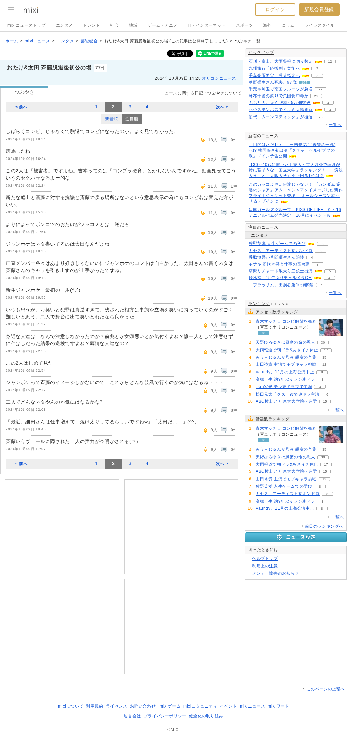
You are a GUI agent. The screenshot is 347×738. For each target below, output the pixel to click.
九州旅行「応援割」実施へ (274, 68)
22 (316, 96)
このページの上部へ (326, 689)
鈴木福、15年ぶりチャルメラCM (280, 277)
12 (330, 61)
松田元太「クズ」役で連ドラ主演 (288, 394)
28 (321, 117)
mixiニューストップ (26, 25)
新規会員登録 (319, 9)
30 (323, 342)
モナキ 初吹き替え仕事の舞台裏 (279, 264)
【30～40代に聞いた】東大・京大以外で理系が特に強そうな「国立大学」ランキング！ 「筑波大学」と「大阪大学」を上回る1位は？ (296, 170)
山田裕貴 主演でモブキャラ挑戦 (286, 364)
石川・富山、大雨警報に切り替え (281, 61)
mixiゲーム (170, 706)
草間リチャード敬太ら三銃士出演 (281, 271)
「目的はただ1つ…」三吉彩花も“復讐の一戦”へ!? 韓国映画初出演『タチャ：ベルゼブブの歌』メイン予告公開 (292, 150)
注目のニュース (263, 227)
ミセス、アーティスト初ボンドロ (281, 250)
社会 (114, 25)
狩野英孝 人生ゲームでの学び (277, 243)
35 (324, 357)
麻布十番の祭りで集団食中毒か (278, 95)
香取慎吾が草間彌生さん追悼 (276, 257)
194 (304, 82)
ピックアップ (261, 52)
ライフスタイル (319, 25)
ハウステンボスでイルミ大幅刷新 (281, 109)
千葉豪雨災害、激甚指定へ (274, 75)
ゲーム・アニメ (163, 25)
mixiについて (70, 706)
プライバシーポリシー (165, 716)
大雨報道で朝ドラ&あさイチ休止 (287, 349)
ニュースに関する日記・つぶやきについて (201, 93)
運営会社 (132, 716)
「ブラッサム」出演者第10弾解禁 (281, 284)
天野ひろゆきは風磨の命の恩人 (285, 342)
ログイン (275, 9)
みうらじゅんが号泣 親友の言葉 (286, 357)
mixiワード (278, 706)
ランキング (259, 303)
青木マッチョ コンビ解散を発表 (286, 321)
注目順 (131, 119)
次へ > (222, 107)
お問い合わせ (143, 706)
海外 (267, 25)
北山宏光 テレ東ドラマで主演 (284, 386)
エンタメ (64, 25)
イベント (228, 706)
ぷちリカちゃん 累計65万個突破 (280, 102)
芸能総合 (89, 41)
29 (321, 89)
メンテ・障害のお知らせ (275, 573)
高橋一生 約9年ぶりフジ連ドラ (285, 379)
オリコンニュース (219, 78)
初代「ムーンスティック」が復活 (281, 116)
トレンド (91, 25)
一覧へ (335, 124)
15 (325, 401)
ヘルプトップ (265, 558)
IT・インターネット (207, 25)
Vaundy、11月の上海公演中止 (285, 372)
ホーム (11, 41)
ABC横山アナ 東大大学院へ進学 (286, 401)
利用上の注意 (265, 566)
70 (263, 333)
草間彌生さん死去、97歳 (273, 82)
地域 (133, 25)
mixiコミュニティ (200, 706)
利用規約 (94, 706)
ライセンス (116, 706)
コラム (288, 25)
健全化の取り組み (206, 716)
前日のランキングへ (324, 526)
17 (326, 350)
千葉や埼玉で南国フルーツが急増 (281, 89)
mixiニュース (37, 41)
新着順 (111, 119)
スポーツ (244, 25)
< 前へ (21, 107)
